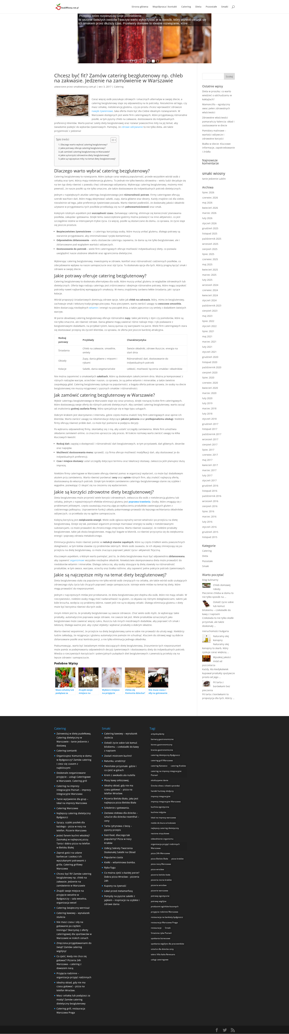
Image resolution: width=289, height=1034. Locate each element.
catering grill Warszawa (162, 760)
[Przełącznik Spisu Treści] (112, 140)
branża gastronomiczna (162, 749)
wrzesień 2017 (210, 439)
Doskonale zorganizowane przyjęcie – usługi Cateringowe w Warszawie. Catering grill (74, 776)
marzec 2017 (209, 470)
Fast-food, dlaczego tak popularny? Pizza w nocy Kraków (117, 839)
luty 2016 (207, 521)
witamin (93, 307)
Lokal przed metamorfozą (118, 890)
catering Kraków (178, 765)
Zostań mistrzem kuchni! (118, 755)
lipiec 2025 (208, 254)
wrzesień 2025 (210, 243)
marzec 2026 (209, 213)
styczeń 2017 (209, 480)
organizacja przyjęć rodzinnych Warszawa (165, 846)
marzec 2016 (209, 516)
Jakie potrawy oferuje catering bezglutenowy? (83, 148)
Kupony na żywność (115, 885)
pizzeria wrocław (158, 885)
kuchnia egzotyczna (160, 806)
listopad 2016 (209, 490)
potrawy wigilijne (158, 901)
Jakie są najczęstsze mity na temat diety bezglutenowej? (88, 158)
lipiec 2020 (208, 377)
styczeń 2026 (209, 223)
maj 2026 (207, 202)
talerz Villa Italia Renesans (163, 954)
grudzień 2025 (210, 228)
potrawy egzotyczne (160, 895)
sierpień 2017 (209, 444)
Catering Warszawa (67, 808)
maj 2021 (207, 336)
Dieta (198, 7)
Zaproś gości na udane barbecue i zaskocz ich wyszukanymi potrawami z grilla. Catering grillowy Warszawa (71, 860)
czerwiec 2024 (210, 290)
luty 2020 (207, 398)
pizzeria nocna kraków (161, 879)
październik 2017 (211, 434)
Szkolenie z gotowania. (116, 807)
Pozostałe (211, 7)
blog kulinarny (210, 579)
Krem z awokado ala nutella (119, 775)
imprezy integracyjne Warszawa (166, 801)
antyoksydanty (157, 733)
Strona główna (140, 7)
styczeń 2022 (209, 326)
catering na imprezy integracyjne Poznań (166, 773)
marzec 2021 (209, 341)
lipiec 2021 (208, 331)
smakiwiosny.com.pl (85, 86)
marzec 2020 (209, 393)
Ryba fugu (110, 867)
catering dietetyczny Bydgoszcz (165, 755)
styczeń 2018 (209, 418)
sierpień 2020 (209, 372)
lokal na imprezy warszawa (163, 817)
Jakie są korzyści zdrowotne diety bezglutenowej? (85, 155)
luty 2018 (207, 413)
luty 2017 (207, 475)
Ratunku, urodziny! (114, 761)
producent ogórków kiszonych (164, 906)
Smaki (224, 7)
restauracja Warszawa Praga (164, 922)
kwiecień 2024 (210, 295)
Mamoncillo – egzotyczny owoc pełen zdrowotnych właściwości (216, 108)
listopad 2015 (209, 537)
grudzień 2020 (210, 357)
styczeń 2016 (209, 526)
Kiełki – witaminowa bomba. (119, 862)
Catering (186, 7)
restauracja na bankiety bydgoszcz (167, 917)
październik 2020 (211, 367)
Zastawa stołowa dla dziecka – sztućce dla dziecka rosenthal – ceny (121, 816)
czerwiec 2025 (210, 259)
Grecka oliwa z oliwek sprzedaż (165, 785)
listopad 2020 (209, 362)
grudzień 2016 (210, 485)
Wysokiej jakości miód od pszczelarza (216, 661)
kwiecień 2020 (210, 387)
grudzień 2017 (210, 424)
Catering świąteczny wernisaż (73, 907)
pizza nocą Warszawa (161, 864)
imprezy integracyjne (160, 796)
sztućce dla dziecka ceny (162, 949)
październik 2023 (211, 305)
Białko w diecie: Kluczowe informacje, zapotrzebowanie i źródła (218, 147)
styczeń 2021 (209, 351)
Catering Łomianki (67, 750)
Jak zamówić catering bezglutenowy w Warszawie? (85, 151)
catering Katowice (159, 765)
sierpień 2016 (209, 506)
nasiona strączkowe (160, 833)
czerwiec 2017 (210, 454)
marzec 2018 (209, 408)
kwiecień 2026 (210, 207)
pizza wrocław (157, 869)
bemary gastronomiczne (162, 739)
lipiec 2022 (208, 321)
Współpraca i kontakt (165, 7)
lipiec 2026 (208, 192)
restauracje (156, 927)
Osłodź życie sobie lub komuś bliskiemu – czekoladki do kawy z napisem (121, 746)
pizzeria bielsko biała (160, 874)
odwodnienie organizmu (162, 838)
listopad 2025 (209, 233)
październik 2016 (211, 496)
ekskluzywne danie (159, 780)
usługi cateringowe (159, 959)
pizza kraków (177, 858)
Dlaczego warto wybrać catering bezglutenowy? (84, 144)
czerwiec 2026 (210, 197)
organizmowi (77, 560)
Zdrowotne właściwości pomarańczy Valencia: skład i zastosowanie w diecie (218, 121)
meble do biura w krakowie (163, 822)
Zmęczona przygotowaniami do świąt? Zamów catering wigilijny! (74, 947)
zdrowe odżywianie (132, 126)
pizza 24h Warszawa (160, 853)
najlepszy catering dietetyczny (165, 828)
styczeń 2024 (209, 300)
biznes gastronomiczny (161, 744)
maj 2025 (207, 264)
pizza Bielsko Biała (159, 858)
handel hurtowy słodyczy (162, 791)
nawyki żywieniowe (102, 111)
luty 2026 (207, 218)
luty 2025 (207, 279)
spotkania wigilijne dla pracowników (167, 943)
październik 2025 (211, 238)
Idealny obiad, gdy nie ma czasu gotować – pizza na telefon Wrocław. (71, 986)
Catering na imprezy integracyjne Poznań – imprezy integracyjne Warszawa (74, 790)
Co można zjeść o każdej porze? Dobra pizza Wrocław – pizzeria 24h (121, 876)
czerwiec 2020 (210, 382)
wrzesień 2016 (210, 501)
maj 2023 (207, 315)
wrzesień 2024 (210, 285)
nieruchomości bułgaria (215, 631)
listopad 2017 (209, 429)
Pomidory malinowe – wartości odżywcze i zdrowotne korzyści (214, 134)
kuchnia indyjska (158, 812)
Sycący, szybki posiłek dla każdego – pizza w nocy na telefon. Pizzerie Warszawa (71, 826)
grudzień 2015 (210, 531)
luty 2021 (207, 346)
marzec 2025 (209, 274)
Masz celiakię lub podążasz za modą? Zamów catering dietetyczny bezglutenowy (73, 999)
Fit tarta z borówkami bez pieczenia (216, 686)
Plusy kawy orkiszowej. (116, 780)
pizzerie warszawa (159, 890)
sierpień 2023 (209, 310)
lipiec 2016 (208, 511)
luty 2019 (207, 403)
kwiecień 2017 (210, 465)
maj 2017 (207, 459)
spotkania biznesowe (160, 938)
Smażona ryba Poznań (161, 933)
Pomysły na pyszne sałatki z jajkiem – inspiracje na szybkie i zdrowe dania (121, 900)
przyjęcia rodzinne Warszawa (164, 911)
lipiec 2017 (208, 449)
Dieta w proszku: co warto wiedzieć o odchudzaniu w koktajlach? (217, 95)
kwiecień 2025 (210, 269)
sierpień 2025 (209, 249)
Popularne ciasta (113, 857)
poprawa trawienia (139, 501)
